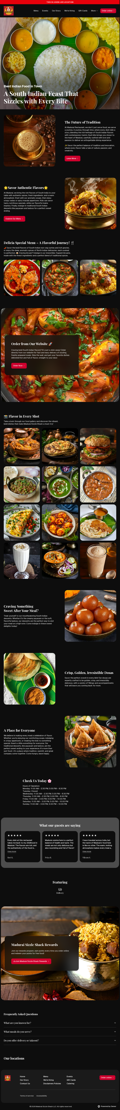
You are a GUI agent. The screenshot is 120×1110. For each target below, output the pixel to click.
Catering (69, 1076)
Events (45, 10)
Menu (36, 10)
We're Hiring (69, 10)
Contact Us (25, 1076)
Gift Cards (82, 10)
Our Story (56, 10)
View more (12, 851)
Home (22, 1069)
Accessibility (41, 1088)
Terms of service (27, 1088)
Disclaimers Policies (51, 1076)
